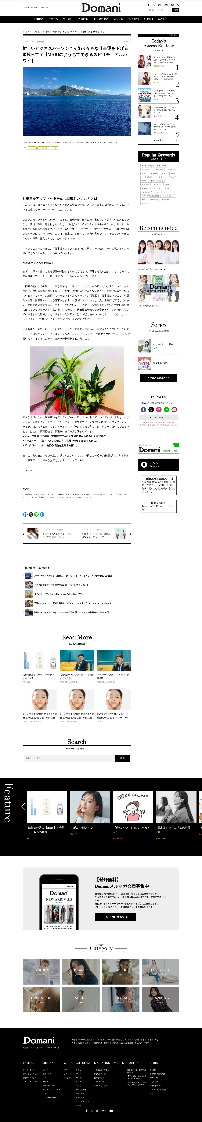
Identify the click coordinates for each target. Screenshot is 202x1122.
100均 (165, 173)
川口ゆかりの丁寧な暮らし (152, 184)
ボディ (45, 1082)
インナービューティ (50, 1098)
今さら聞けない (148, 166)
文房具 (145, 203)
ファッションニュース (31, 1082)
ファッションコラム (30, 1074)
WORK (67, 19)
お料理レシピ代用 (149, 188)
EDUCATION (101, 19)
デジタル (67, 1078)
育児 (144, 173)
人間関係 (146, 169)
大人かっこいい (169, 196)
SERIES (148, 19)
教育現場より (99, 1078)
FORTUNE (133, 19)
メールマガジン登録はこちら (159, 418)
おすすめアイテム (29, 1078)
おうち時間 (172, 169)
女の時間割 (155, 199)
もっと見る (159, 140)
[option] (47, 816)
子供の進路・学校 (100, 1086)
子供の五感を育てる (101, 1070)
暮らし (78, 1070)
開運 (55, 148)
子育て (78, 1086)
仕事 (65, 1074)
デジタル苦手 (164, 188)
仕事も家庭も (44, 148)
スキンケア (47, 1074)
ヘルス (78, 1082)
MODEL (118, 19)
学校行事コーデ (100, 1074)
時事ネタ (166, 199)
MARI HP (88, 497)
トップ (25, 32)
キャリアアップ (170, 177)
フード (78, 1074)
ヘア (44, 1078)
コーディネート (29, 1070)
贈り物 (78, 1105)
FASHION (38, 19)
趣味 (173, 173)
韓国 (167, 184)
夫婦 (158, 177)
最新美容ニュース (49, 1086)
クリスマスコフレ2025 (51, 1090)
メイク (45, 1070)
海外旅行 (57, 32)
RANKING (163, 19)
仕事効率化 (155, 173)
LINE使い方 (161, 192)
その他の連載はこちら (159, 378)
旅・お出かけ (48, 32)
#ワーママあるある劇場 (151, 196)
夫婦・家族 (80, 1094)
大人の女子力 (158, 169)
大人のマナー (163, 166)
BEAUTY (53, 19)
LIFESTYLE (82, 19)
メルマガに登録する (115, 916)
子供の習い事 (99, 1082)
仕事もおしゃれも (157, 181)
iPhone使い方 (147, 192)
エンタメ (79, 1078)
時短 (144, 199)
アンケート (157, 463)
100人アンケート (82, 1101)
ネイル (45, 1094)
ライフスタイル (35, 32)
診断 (144, 181)
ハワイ (33, 148)
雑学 (65, 1070)
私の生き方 (80, 1098)
